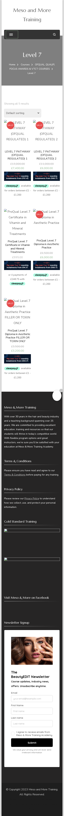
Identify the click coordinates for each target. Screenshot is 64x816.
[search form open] (54, 34)
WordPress (40, 804)
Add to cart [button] (17, 151)
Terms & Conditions (14, 474)
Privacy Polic (31, 498)
